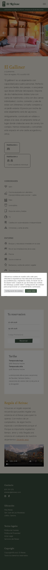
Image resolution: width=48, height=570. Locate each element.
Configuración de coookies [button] (14, 291)
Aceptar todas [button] (30, 291)
